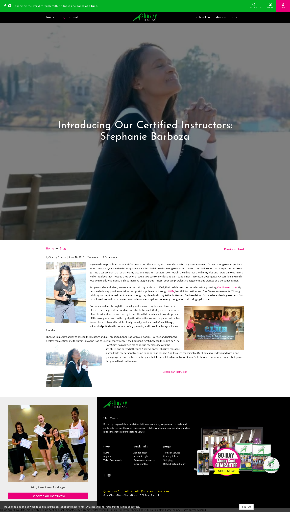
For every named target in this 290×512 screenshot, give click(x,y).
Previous (230, 249)
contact (238, 17)
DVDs (106, 452)
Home (50, 248)
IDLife (171, 291)
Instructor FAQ (140, 463)
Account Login (140, 456)
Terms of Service (171, 452)
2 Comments (110, 257)
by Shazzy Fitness (56, 257)
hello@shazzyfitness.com (151, 491)
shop (219, 17)
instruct (200, 17)
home (50, 17)
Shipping (168, 460)
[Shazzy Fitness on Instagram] (10, 6)
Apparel (107, 456)
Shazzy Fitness (116, 495)
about (74, 17)
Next (241, 249)
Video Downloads (112, 460)
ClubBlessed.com (227, 287)
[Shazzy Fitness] (145, 17)
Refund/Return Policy (174, 463)
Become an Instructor (175, 371)
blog (62, 17)
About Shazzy (140, 452)
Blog (63, 248)
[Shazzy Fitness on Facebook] (5, 6)
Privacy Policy (170, 456)
